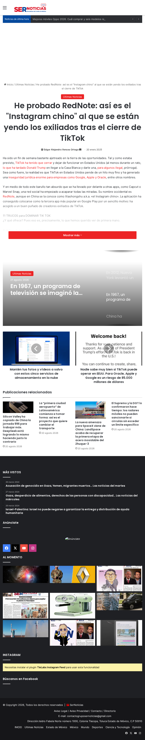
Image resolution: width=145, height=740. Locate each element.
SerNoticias (76, 704)
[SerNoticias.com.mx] (30, 7)
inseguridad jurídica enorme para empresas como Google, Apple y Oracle (57, 177)
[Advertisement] (72, 51)
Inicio (9, 84)
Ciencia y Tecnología (118, 727)
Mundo (85, 727)
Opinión (136, 727)
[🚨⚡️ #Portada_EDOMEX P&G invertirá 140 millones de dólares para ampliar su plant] (25, 606)
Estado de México (56, 727)
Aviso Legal (60, 710)
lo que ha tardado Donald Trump (24, 167)
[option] (72, 288)
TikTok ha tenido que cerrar (33, 163)
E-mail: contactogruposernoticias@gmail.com (84, 716)
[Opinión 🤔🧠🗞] (119, 579)
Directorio (110, 710)
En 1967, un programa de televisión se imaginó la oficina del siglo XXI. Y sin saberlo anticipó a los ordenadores (46, 289)
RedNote (9, 196)
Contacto (96, 710)
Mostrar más (71, 235)
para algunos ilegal (110, 167)
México (74, 727)
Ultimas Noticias (24, 84)
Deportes (97, 727)
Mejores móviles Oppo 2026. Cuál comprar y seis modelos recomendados (76, 19)
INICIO (18, 727)
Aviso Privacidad (79, 710)
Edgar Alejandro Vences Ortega (61, 149)
